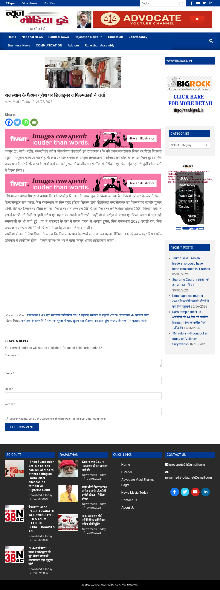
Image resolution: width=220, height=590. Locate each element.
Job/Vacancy (138, 37)
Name (9, 373)
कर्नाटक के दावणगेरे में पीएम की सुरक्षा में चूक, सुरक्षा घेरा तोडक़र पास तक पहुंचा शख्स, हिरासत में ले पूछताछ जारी (84, 321)
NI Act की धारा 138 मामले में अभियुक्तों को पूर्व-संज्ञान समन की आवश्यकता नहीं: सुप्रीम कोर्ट (41, 556)
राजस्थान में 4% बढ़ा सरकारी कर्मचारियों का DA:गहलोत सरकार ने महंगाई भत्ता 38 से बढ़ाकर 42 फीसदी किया (88, 315)
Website (10, 404)
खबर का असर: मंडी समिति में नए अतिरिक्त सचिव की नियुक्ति (93, 519)
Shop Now (192, 218)
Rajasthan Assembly (100, 45)
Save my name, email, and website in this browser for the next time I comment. (57, 418)
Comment (12, 355)
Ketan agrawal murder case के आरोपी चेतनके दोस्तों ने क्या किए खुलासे (190, 301)
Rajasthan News (86, 37)
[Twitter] (17, 122)
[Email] (34, 122)
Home (12, 37)
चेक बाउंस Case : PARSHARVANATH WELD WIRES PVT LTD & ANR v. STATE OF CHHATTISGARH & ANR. (42, 519)
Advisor (73, 45)
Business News (19, 45)
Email (9, 388)
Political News (58, 37)
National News (32, 37)
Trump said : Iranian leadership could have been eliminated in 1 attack (191, 263)
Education (115, 37)
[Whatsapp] (25, 122)
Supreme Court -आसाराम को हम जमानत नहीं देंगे (94, 465)
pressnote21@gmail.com (186, 465)
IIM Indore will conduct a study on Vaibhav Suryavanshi (189, 338)
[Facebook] (9, 122)
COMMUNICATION (49, 45)
